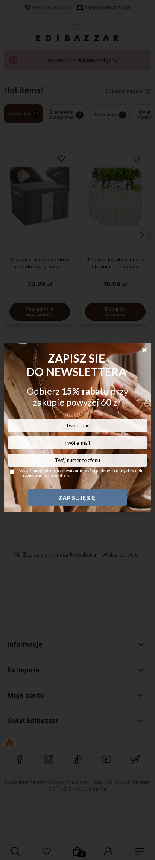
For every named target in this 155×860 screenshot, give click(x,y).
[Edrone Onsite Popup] (77, 430)
